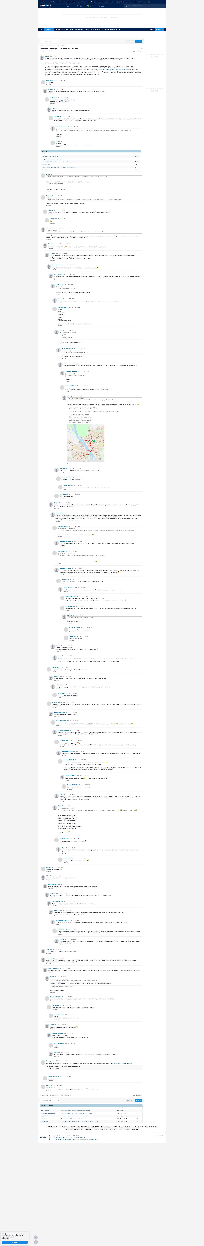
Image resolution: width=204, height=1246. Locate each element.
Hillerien (50, 210)
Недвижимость (85, 2)
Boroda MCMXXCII (63, 307)
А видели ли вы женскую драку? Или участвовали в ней (55, 159)
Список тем (138, 41)
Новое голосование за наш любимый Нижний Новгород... (74, 1113)
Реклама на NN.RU (60, 1137)
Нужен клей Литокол (46, 164)
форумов (51, 1105)
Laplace (47, 56)
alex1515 (69, 1116)
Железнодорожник (61, 126)
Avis (61, 330)
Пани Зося (81, 1118)
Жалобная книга (44, 1116)
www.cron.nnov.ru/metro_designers (122, 1063)
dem (97, 1121)
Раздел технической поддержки (63, 1139)
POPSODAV (55, 667)
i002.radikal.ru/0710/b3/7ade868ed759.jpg (114, 69)
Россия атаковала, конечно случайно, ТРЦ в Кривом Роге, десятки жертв (58, 167)
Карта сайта (158, 1135)
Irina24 (48, 1085)
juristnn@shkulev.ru (93, 1139)
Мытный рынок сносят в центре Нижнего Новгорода (73, 1110)
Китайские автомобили (97, 29)
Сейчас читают (45, 151)
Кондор (48, 867)
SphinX (62, 939)
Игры (145, 2)
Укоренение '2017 (46, 169)
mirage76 (49, 228)
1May (47, 949)
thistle (61, 794)
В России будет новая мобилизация (50, 156)
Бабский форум (44, 1121)
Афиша (69, 2)
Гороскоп (94, 2)
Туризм (72, 29)
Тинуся (90, 1113)
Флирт (87, 29)
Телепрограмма (109, 2)
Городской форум (120, 2)
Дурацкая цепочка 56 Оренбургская (69, 1118)
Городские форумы (50, 45)
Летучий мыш (64, 494)
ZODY (149, 2)
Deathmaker (49, 80)
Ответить (47, 75)
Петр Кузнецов (50, 1061)
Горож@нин (67, 485)
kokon (48, 174)
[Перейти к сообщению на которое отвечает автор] (58, 80)
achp (59, 656)
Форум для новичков (62, 29)
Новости (49, 2)
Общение (42, 45)
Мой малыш (130, 2)
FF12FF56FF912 (64, 468)
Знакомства (76, 2)
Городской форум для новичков (48, 1113)
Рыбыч (60, 299)
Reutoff (58, 645)
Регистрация (159, 29)
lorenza (48, 195)
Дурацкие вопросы (45, 1118)
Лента (49, 29)
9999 (47, 876)
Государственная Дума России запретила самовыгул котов (55, 161)
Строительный (79, 29)
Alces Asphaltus (58, 274)
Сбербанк (63, 1116)
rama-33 (88, 1110)
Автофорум (138, 2)
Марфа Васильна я (53, 244)
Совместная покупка (59, 2)
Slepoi (52, 1024)
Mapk (59, 806)
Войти (151, 29)
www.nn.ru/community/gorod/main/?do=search (62, 100)
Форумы (42, 2)
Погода (101, 2)
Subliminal (49, 958)
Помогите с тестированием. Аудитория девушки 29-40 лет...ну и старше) (77, 1121)
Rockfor (69, 615)
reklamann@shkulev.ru (79, 1137)
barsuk (58, 141)
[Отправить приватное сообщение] (51, 56)
